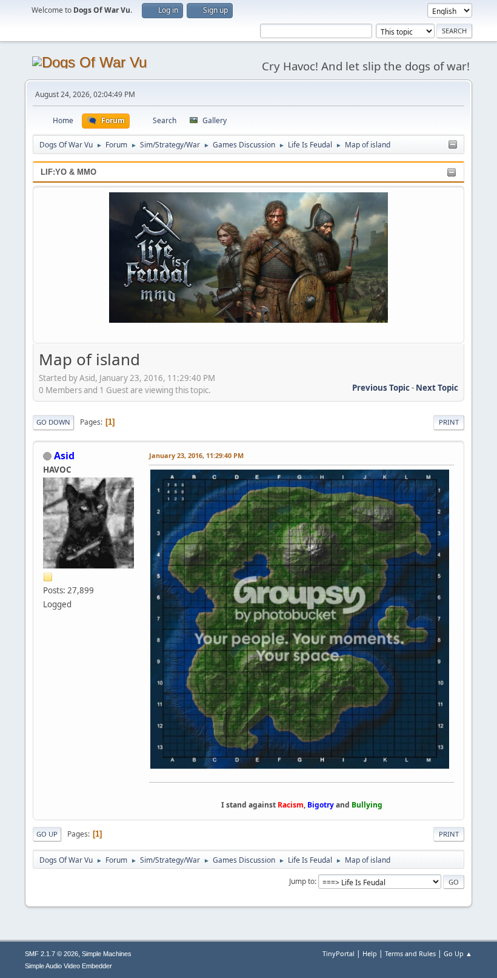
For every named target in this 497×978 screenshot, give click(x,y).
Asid (64, 455)
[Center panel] (453, 145)
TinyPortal (338, 953)
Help (369, 953)
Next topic (437, 387)
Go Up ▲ (458, 953)
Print (449, 422)
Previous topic (381, 387)
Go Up (47, 833)
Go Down (53, 422)
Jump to (302, 881)
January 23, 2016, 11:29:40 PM (196, 455)
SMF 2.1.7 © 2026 (51, 953)
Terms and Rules (410, 953)
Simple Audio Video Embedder (68, 966)
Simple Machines (107, 953)
